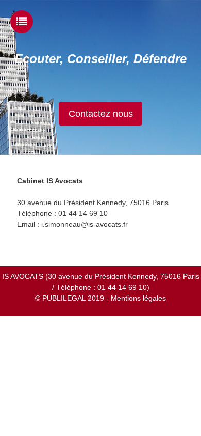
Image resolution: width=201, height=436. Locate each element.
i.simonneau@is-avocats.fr (84, 224)
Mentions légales (138, 298)
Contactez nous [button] (101, 113)
